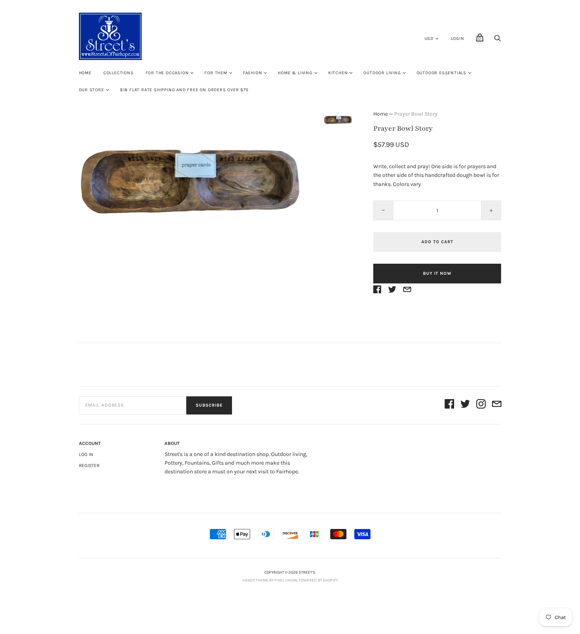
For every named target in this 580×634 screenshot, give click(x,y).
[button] (338, 119)
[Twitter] (465, 405)
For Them (215, 72)
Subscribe (209, 405)
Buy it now (437, 273)
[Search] (497, 40)
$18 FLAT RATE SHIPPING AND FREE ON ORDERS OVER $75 (184, 89)
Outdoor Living (381, 72)
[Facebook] (449, 405)
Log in (86, 454)
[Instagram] (481, 405)
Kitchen (338, 72)
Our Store (91, 89)
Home (85, 72)
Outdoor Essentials (441, 72)
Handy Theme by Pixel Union (269, 580)
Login (457, 38)
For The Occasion (167, 72)
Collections (118, 72)
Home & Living (295, 72)
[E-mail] (496, 405)
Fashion (252, 72)
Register (89, 465)
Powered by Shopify (318, 580)
